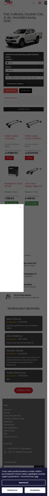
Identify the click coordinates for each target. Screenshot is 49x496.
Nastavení (23, 482)
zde (36, 476)
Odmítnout (12, 490)
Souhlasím (35, 490)
